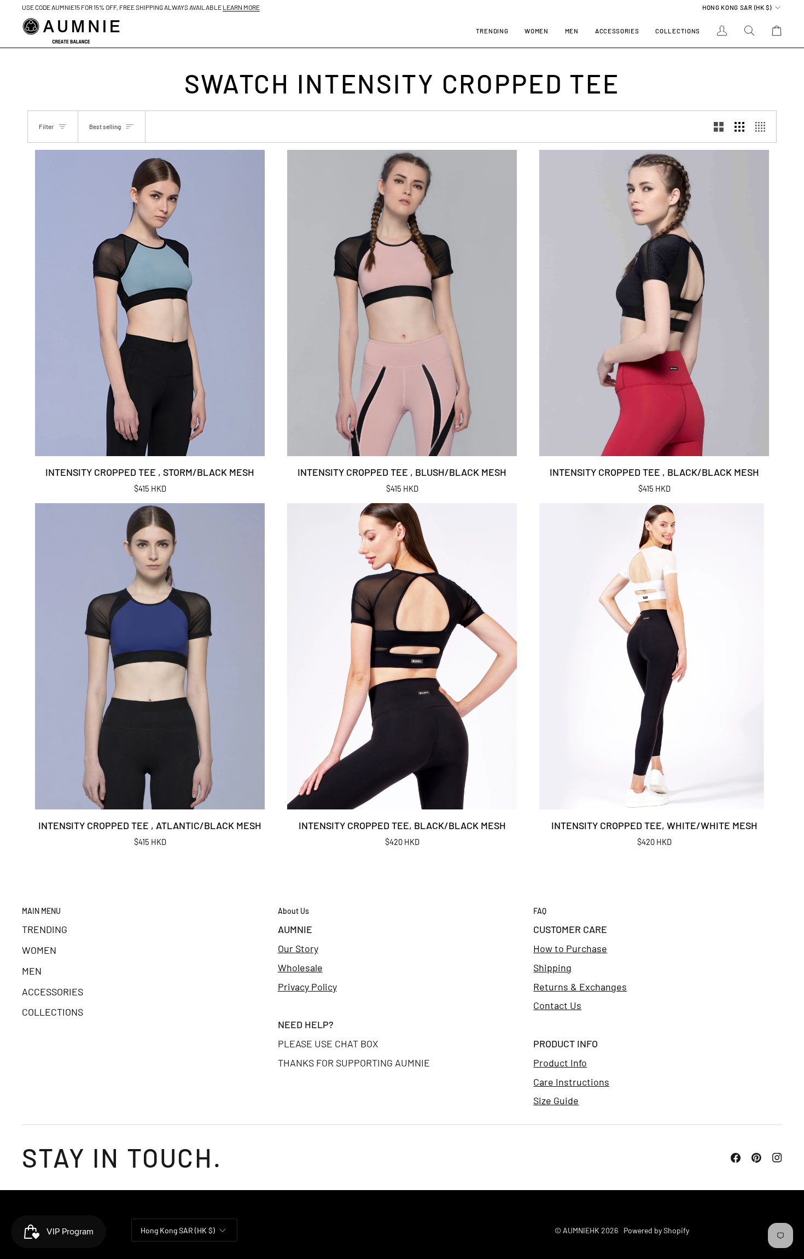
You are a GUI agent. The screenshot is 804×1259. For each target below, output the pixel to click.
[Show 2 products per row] (718, 126)
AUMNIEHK (581, 1230)
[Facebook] (736, 1158)
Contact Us (557, 1005)
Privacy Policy (307, 987)
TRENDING (44, 929)
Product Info (560, 1063)
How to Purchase (570, 948)
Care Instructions (571, 1082)
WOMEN (39, 950)
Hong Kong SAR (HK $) (737, 7)
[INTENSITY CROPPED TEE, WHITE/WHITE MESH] (654, 656)
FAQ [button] (539, 911)
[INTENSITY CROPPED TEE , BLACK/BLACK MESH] (654, 303)
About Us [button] (293, 911)
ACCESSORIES (52, 992)
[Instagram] (777, 1158)
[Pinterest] (756, 1158)
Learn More (241, 7)
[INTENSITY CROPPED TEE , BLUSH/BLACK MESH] (402, 303)
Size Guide (556, 1100)
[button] (536, 31)
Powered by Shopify (656, 1230)
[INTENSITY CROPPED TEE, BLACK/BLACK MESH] (402, 656)
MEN (32, 971)
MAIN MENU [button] (41, 911)
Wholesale (300, 967)
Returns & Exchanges (580, 987)
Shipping (552, 967)
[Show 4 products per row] (763, 126)
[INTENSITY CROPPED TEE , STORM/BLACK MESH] (149, 303)
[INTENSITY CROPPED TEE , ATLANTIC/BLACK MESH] (149, 656)
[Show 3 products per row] (739, 126)
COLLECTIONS (52, 1012)
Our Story (298, 948)
